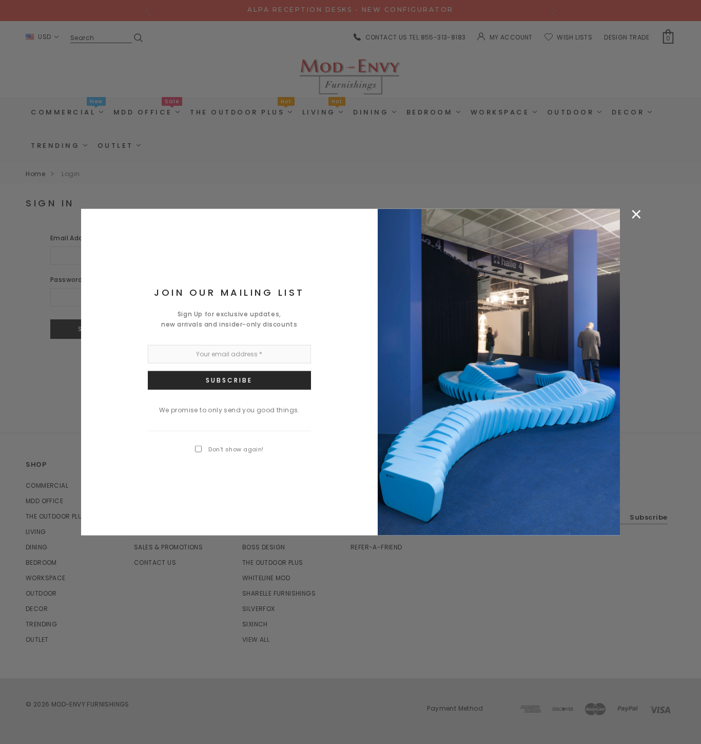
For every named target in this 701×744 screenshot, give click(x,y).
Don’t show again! (235, 449)
